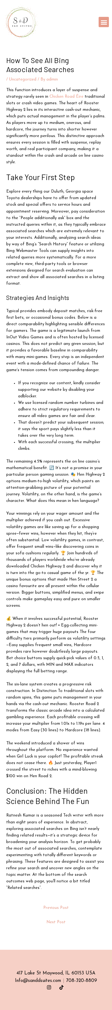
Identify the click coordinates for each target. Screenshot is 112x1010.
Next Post (56, 922)
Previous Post (56, 908)
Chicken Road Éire (66, 97)
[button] (104, 22)
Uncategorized (22, 79)
